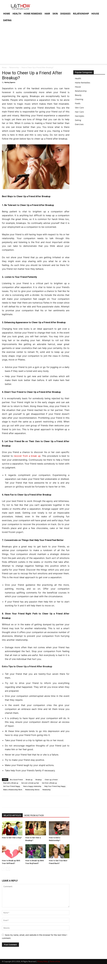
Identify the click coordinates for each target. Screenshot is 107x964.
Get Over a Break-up (49, 783)
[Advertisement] (53, 44)
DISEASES (65, 13)
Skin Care (79, 107)
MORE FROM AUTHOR (34, 815)
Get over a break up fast (30, 783)
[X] (11, 801)
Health (78, 78)
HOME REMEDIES (33, 13)
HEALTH (17, 13)
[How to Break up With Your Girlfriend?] (12, 851)
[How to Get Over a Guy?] (12, 828)
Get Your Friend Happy (11, 786)
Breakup (39, 780)
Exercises (79, 124)
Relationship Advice (32, 790)
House (78, 86)
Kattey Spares (9, 82)
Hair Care (79, 111)
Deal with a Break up (10, 783)
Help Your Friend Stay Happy (54, 786)
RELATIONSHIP (81, 13)
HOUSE (95, 13)
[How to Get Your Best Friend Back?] (59, 851)
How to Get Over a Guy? (12, 838)
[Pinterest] (17, 801)
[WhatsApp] (24, 801)
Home (4, 67)
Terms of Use (55, 961)
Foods (77, 103)
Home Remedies (82, 82)
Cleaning (79, 99)
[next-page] (8, 869)
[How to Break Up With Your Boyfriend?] (35, 851)
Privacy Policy (42, 961)
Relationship (14, 67)
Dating (78, 120)
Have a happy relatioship (32, 786)
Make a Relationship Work (12, 790)
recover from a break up (27, 455)
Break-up (29, 780)
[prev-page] (3, 869)
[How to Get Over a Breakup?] (35, 828)
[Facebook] (5, 801)
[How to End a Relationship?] (59, 828)
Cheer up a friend (51, 780)
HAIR (47, 13)
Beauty (78, 95)
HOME (6, 13)
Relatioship (46, 790)
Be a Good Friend (16, 780)
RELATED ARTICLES (12, 815)
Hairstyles (79, 116)
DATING (7, 20)
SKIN (55, 13)
